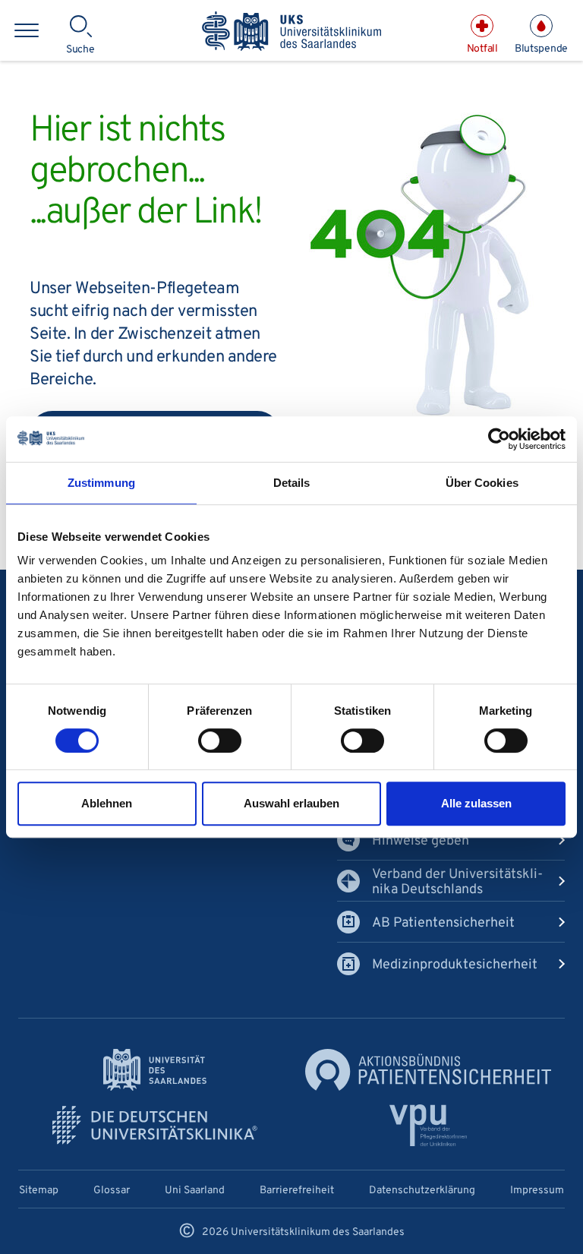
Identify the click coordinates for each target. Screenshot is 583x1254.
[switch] (219, 740)
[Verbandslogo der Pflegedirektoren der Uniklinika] (428, 1125)
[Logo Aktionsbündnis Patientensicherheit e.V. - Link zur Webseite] (428, 1070)
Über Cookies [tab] (482, 482)
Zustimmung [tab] (101, 482)
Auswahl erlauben (291, 803)
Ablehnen (106, 803)
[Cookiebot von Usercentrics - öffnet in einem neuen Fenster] (499, 439)
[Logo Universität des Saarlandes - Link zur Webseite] (154, 1070)
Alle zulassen (476, 803)
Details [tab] (291, 482)
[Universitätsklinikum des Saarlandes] (291, 32)
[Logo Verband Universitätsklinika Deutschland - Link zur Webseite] (155, 1125)
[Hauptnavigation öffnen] (26, 30)
